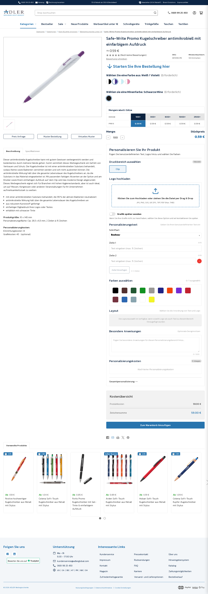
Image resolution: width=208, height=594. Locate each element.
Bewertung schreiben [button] (116, 59)
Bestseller (47, 24)
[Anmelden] (194, 12)
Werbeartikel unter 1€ (105, 24)
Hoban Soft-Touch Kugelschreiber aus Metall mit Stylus (152, 502)
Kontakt (103, 565)
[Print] (117, 437)
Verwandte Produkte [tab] (16, 445)
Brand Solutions (169, 2)
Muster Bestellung (52, 136)
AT (72, 570)
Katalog (41, 2)
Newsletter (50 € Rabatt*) (151, 2)
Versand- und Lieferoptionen (148, 577)
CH (86, 570)
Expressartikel (182, 2)
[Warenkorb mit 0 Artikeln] (201, 12)
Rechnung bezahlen (56, 2)
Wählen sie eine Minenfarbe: (143, 92)
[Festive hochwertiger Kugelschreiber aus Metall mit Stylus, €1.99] (18, 469)
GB (81, 570)
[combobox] (155, 235)
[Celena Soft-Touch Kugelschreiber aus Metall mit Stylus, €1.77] (52, 469)
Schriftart (114, 230)
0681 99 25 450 (27, 2)
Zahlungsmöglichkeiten (180, 571)
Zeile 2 (112, 255)
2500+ (197, 116)
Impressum (105, 560)
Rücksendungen (142, 560)
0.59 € (138, 123)
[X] (123, 437)
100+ (138, 116)
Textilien (183, 24)
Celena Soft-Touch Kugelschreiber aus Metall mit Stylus (52, 502)
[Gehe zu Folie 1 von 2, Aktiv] (100, 518)
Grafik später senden (129, 214)
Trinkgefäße (152, 24)
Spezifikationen (32, 151)
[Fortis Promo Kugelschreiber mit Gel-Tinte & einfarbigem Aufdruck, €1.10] (85, 469)
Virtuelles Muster (86, 136)
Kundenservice (107, 554)
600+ (168, 116)
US (58, 570)
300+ (153, 116)
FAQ (136, 565)
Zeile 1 (112, 242)
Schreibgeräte (131, 24)
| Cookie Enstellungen (122, 588)
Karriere (138, 571)
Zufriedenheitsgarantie (111, 577)
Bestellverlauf (176, 577)
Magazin (104, 571)
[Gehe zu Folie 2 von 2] (105, 518)
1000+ (182, 116)
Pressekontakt (141, 554)
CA (63, 570)
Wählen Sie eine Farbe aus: (141, 75)
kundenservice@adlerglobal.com (73, 561)
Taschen (168, 24)
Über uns (173, 554)
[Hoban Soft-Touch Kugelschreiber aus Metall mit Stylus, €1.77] (153, 469)
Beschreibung (13, 151)
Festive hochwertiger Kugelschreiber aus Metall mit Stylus (18, 502)
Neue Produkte (79, 24)
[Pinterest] (128, 437)
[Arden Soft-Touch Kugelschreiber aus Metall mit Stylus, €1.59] (119, 469)
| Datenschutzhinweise (102, 588)
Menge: (111, 131)
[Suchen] (155, 13)
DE (68, 570)
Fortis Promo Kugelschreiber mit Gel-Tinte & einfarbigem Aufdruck (84, 503)
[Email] (112, 437)
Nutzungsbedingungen (84, 588)
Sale (60, 24)
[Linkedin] (14, 554)
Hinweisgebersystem (179, 560)
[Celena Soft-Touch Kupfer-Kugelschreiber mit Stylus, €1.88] (186, 469)
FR (77, 570)
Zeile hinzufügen (119, 270)
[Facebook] (107, 437)
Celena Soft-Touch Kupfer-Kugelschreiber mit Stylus (184, 502)
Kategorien (26, 24)
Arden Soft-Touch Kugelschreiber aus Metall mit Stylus (119, 502)
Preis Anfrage (18, 136)
